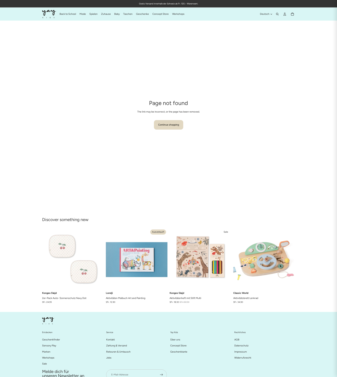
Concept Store (178, 345)
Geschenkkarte (178, 351)
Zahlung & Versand (116, 345)
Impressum (240, 351)
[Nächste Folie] (162, 259)
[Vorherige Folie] (111, 259)
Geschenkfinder (51, 339)
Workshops (48, 357)
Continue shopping (168, 124)
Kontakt (110, 339)
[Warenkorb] (292, 14)
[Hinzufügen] (98, 284)
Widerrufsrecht (242, 357)
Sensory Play (49, 345)
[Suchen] (277, 14)
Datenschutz (241, 345)
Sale (44, 363)
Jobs (108, 357)
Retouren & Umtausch (118, 351)
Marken (46, 351)
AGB (236, 339)
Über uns (175, 339)
